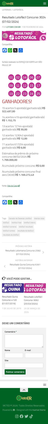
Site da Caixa (12, 186)
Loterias (6, 10)
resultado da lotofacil (25, 231)
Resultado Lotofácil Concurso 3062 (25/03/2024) (33, 300)
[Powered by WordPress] (14, 410)
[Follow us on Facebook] (21, 416)
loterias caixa (39, 218)
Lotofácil (18, 10)
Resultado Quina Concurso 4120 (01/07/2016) (10, 300)
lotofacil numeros (9, 227)
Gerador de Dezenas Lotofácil (20, 218)
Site (6, 360)
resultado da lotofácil (11, 235)
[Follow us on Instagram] (17, 416)
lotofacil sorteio (9, 231)
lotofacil (6, 222)
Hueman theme (38, 410)
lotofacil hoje (16, 222)
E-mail (28, 350)
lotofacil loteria (29, 222)
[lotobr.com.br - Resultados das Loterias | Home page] (10, 3)
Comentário (11, 331)
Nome (7, 350)
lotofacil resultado (26, 227)
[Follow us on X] (26, 416)
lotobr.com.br (13, 27)
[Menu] (44, 3)
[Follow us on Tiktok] (31, 416)
